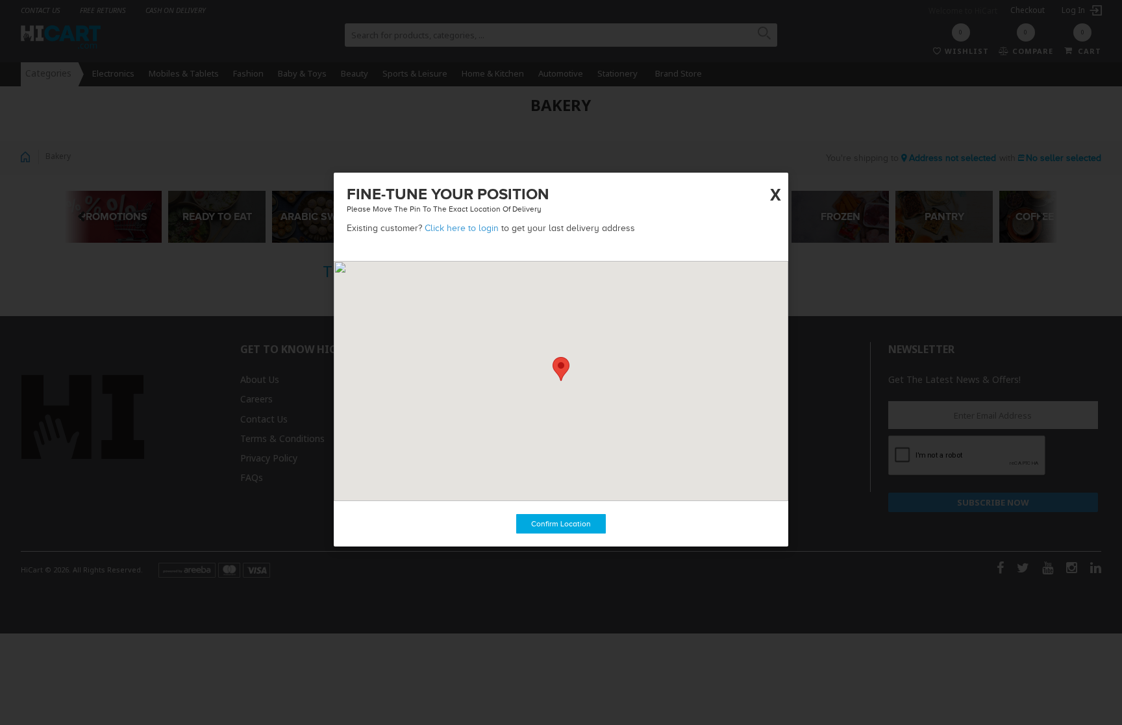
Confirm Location (561, 523)
